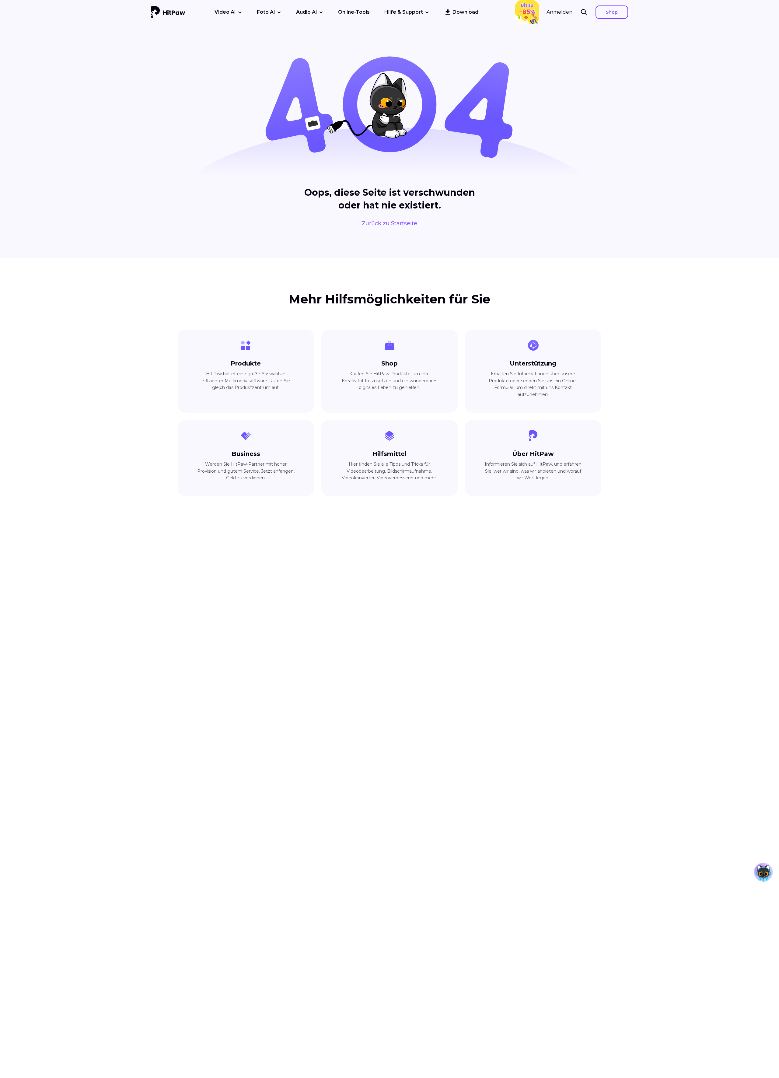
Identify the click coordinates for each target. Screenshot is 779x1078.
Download (465, 12)
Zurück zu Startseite (389, 223)
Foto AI (266, 12)
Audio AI (306, 12)
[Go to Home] (168, 12)
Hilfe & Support (403, 12)
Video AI (225, 12)
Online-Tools (354, 12)
